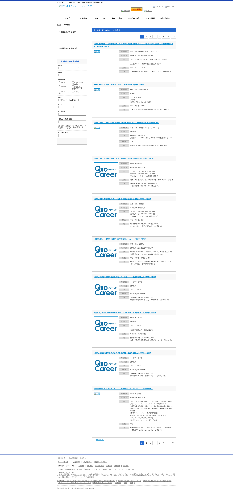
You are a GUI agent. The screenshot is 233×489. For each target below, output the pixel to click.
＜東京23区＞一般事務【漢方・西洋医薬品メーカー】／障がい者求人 (120, 239)
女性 (131, 483)
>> (173, 36)
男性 (125, 483)
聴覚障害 (117, 466)
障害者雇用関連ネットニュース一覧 (129, 481)
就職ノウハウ (100, 18)
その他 (76, 92)
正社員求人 (76, 462)
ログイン (72, 52)
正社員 (63, 82)
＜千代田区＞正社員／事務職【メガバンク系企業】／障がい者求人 (119, 85)
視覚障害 (109, 466)
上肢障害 (81, 466)
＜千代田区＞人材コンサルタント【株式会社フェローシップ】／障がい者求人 (123, 389)
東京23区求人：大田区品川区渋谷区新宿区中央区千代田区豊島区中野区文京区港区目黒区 (86, 481)
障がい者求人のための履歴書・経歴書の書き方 (134, 474)
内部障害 (126, 466)
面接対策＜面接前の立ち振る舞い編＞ (86, 475)
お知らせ (83, 458)
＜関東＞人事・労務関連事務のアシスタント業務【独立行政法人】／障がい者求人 (125, 313)
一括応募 (100, 440)
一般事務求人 (87, 462)
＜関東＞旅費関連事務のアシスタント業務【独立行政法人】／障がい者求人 (122, 353)
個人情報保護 (73, 458)
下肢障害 (90, 466)
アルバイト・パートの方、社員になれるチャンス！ (74, 483)
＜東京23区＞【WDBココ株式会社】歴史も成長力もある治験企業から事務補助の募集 (126, 123)
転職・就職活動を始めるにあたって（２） (103, 474)
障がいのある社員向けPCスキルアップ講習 (157, 481)
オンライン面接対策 (87, 477)
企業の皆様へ (164, 18)
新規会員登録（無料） (72, 39)
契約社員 (64, 86)
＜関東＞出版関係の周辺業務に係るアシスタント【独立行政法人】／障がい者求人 (125, 277)
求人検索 (83, 18)
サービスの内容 (132, 18)
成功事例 (118, 483)
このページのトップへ (229, 486)
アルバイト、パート (63, 92)
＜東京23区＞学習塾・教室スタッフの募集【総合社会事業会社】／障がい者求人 (124, 158)
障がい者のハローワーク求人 (102, 483)
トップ (67, 18)
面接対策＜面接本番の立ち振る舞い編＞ (115, 475)
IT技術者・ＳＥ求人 (100, 462)
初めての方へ (116, 18)
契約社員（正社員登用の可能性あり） (77, 88)
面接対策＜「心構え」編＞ (160, 474)
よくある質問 (149, 18)
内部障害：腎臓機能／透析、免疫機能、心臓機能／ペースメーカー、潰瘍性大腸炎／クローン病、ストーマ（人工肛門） (97, 469)
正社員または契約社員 (77, 83)
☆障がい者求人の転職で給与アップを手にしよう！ (149, 475)
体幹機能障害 (99, 466)
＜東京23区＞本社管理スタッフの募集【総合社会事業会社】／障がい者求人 (122, 199)
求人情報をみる (164, 76)
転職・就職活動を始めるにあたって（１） (73, 474)
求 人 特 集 (63, 462)
